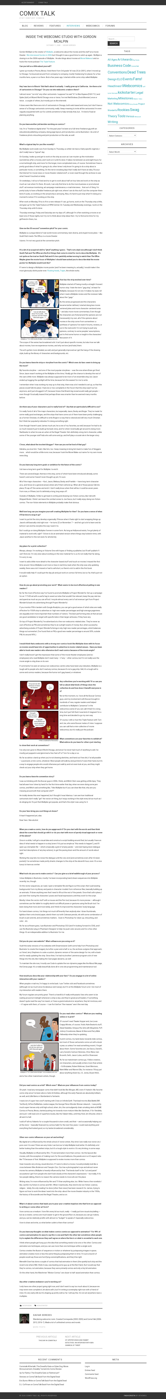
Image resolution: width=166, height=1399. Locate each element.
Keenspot (114, 93)
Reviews (39, 25)
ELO (119, 79)
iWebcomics (132, 86)
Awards (127, 59)
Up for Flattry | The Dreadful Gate (32, 1373)
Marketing (113, 98)
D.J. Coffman (24, 1384)
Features (55, 25)
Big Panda (136, 60)
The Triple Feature (47, 62)
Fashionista (129, 1396)
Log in (87, 1366)
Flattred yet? (54, 1373)
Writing (113, 122)
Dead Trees (136, 72)
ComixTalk (135, 66)
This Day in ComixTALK (48, 1340)
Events (128, 79)
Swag (134, 110)
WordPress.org (91, 1378)
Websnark (138, 117)
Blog (25, 25)
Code (127, 66)
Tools (121, 116)
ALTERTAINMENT (28, 2)
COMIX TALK (43, 2)
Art (119, 59)
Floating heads (53, 271)
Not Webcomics (118, 103)
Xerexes (22, 1377)
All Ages (112, 59)
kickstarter (42, 1305)
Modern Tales (137, 99)
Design (112, 79)
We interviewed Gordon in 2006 (39, 55)
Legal (139, 92)
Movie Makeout (86, 58)
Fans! (137, 79)
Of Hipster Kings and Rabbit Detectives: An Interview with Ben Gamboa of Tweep (79, 1342)
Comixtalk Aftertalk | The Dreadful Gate (35, 1366)
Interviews (73, 25)
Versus (130, 116)
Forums (110, 25)
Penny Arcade (133, 104)
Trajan (62, 271)
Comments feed (91, 1374)
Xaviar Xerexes (69, 45)
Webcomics (93, 25)
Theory (112, 116)
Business (115, 65)
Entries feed (90, 1370)
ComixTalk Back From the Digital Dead (44, 1377)
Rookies (123, 110)
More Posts (39, 1327)
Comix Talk (37, 13)
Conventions (117, 72)
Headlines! (115, 86)
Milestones (125, 98)
